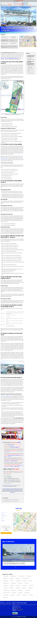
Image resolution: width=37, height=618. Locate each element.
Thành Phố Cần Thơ (6, 583)
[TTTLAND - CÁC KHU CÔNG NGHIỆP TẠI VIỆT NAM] (18, 4)
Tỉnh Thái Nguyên (20, 590)
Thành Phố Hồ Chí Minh (25, 578)
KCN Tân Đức (6, 158)
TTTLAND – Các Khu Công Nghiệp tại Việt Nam (9, 58)
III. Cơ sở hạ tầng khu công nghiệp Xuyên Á (30, 64)
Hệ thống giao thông (31, 65)
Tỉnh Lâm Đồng (18, 585)
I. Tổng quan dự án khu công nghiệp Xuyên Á (31, 56)
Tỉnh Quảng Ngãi (26, 592)
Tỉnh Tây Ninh (5, 578)
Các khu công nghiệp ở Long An (6, 395)
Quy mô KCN (30, 57)
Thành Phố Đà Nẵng (6, 590)
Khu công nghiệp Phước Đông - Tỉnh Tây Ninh (10, 499)
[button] (1, 4)
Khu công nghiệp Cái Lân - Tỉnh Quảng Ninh (10, 501)
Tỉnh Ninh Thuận (31, 585)
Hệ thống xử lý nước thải (31, 71)
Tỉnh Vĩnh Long (27, 583)
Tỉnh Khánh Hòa (20, 583)
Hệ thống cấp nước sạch (31, 69)
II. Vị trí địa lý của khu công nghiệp (30, 62)
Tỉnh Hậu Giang (5, 585)
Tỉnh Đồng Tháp (13, 583)
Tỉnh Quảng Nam (27, 590)
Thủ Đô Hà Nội (5, 597)
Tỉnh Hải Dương (13, 590)
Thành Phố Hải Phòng (6, 592)
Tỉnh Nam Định (24, 585)
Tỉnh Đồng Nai (20, 592)
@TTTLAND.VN (13, 486)
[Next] (33, 554)
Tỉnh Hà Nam (12, 585)
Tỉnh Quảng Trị (11, 578)
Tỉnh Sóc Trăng (18, 578)
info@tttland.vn (8, 483)
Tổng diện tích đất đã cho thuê (31, 59)
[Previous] (3, 554)
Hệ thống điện (30, 67)
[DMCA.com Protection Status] (15, 613)
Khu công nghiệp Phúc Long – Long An (11, 563)
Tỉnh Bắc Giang (14, 592)
